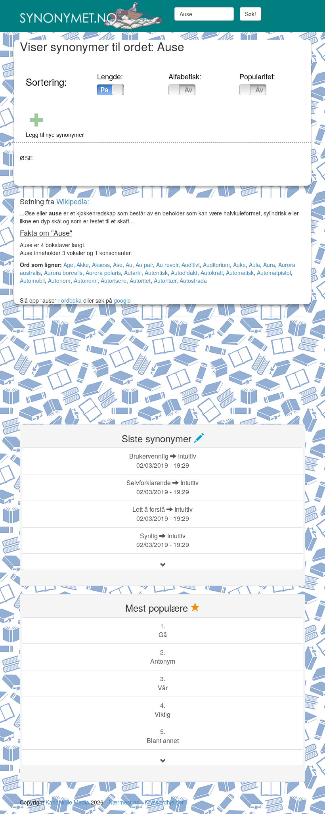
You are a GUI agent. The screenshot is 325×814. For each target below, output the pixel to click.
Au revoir (167, 265)
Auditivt (191, 265)
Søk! (250, 14)
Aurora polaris (103, 272)
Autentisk (156, 272)
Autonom (59, 280)
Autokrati (212, 272)
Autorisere (113, 280)
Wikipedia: (72, 201)
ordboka (70, 300)
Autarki (132, 272)
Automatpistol (274, 272)
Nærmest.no (124, 802)
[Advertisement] (79, 365)
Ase (117, 265)
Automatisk (240, 272)
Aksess (101, 265)
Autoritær (165, 280)
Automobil (32, 280)
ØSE (26, 158)
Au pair (144, 265)
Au (129, 265)
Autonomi (86, 280)
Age (68, 265)
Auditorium (216, 265)
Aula (254, 265)
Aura (269, 265)
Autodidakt (184, 272)
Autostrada (193, 280)
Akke (82, 265)
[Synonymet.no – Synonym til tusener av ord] (88, 16)
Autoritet (140, 280)
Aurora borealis (63, 272)
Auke (239, 265)
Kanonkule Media (68, 802)
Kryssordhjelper (164, 802)
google (122, 300)
